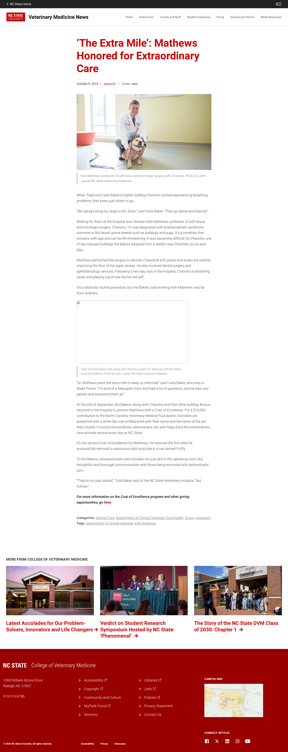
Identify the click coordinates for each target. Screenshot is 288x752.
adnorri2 (110, 84)
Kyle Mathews (145, 523)
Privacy (104, 743)
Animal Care (146, 17)
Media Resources (271, 17)
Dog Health (174, 518)
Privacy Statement (158, 706)
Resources (120, 743)
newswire (203, 518)
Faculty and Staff (170, 17)
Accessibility (87, 743)
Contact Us (152, 714)
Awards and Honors (242, 17)
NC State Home (20, 4)
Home (129, 17)
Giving (220, 17)
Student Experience (198, 17)
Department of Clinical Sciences (140, 518)
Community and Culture (102, 697)
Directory (91, 714)
